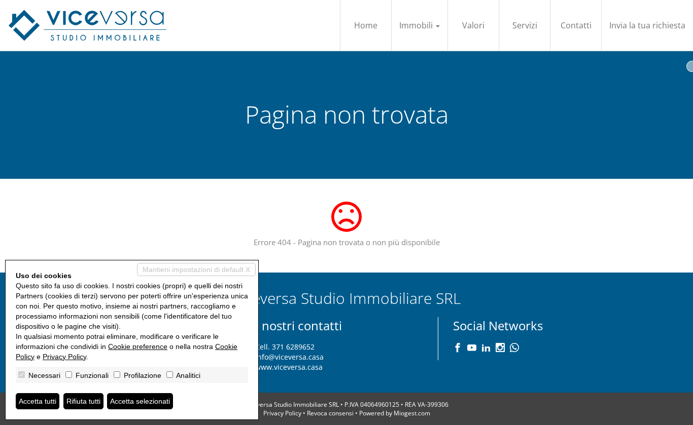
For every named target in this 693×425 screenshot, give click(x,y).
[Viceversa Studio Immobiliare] (87, 25)
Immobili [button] (417, 25)
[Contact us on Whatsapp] (514, 348)
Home (365, 25)
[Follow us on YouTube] (471, 348)
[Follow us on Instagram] (500, 348)
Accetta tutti (37, 401)
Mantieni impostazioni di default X (196, 269)
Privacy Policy (282, 413)
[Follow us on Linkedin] (486, 348)
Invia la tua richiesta (647, 25)
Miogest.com (412, 413)
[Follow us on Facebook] (457, 348)
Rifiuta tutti (83, 401)
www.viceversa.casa (289, 367)
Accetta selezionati (140, 401)
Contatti (576, 25)
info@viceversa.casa (289, 357)
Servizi (524, 25)
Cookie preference (137, 346)
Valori (473, 25)
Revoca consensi (330, 413)
